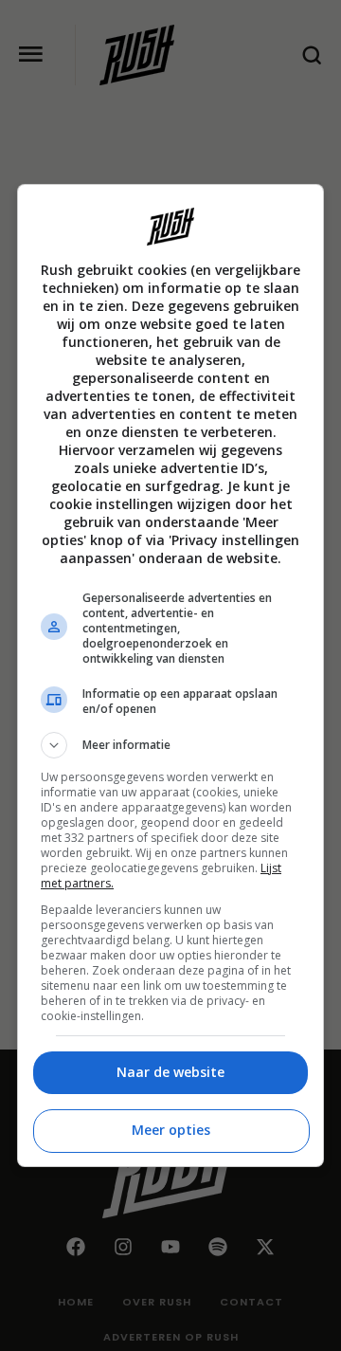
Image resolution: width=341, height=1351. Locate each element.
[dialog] (170, 675)
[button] (170, 745)
